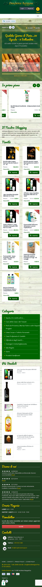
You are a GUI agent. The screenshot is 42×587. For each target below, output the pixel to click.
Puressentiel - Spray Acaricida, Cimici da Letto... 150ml (9, 257)
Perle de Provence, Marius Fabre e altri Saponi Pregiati (23, 327)
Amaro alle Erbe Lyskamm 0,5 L (25, 382)
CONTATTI (10, 561)
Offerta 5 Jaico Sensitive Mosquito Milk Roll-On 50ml (31, 194)
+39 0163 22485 (18, 543)
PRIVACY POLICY (19, 561)
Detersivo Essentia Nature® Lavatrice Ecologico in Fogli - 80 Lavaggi (30, 257)
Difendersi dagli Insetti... (15, 340)
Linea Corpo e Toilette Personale (17, 332)
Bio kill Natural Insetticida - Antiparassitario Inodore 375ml (20, 106)
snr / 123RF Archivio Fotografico (21, 570)
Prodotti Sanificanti (13, 355)
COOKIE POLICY (30, 561)
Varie (8, 351)
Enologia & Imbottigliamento (16, 344)
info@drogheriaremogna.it (19, 547)
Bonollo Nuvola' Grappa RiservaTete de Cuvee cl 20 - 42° (31, 163)
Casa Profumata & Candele (15, 336)
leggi (13, 475)
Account (30, 28)
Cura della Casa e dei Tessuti (16, 322)
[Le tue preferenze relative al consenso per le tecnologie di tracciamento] (3, 583)
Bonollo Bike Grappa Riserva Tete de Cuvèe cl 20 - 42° (10, 163)
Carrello (37, 28)
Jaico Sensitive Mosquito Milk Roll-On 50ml (10, 195)
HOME (4, 561)
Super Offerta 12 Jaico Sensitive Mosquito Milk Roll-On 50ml (10, 226)
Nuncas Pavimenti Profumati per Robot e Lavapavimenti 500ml (9, 289)
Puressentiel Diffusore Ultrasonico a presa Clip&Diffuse (31, 226)
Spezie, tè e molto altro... (15, 318)
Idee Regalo (10, 348)
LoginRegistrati (27, 8)
